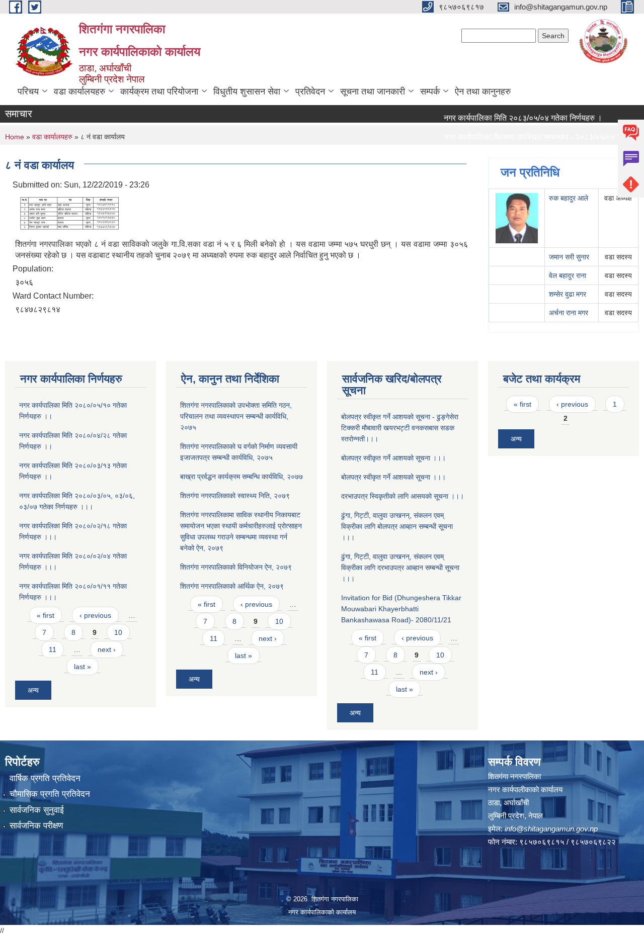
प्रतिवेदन (310, 91)
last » (82, 667)
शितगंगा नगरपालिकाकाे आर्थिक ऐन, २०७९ (232, 586)
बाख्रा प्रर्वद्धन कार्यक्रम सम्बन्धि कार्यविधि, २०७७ (241, 477)
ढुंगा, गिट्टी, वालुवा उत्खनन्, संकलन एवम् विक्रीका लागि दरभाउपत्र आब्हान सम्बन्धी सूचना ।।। (400, 567)
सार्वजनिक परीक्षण (36, 825)
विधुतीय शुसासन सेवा (246, 91)
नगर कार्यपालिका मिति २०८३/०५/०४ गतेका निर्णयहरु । (508, 118)
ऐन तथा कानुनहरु (483, 91)
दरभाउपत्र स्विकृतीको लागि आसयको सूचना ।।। (402, 496)
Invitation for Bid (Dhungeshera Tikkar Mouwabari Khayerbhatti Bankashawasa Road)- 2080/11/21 (401, 609)
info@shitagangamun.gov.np (551, 828)
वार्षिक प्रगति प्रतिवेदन (45, 778)
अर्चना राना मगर (568, 313)
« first (45, 615)
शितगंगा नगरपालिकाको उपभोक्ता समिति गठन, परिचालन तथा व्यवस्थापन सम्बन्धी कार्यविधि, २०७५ (236, 416)
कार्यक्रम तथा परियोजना (159, 91)
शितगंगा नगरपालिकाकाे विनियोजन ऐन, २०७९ (236, 567)
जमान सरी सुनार (569, 257)
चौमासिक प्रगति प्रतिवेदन (50, 794)
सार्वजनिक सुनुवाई (37, 810)
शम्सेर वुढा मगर (567, 294)
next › (107, 649)
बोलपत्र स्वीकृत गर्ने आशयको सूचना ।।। (393, 458)
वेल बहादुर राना (567, 275)
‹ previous (95, 615)
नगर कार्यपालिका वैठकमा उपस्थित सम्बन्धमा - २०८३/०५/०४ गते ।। (526, 137)
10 (118, 632)
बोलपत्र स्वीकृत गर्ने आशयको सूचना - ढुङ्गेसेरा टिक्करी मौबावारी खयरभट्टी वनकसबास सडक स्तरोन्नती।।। (399, 428)
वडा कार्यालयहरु (79, 91)
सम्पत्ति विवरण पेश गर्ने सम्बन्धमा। (476, 156)
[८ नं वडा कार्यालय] (70, 213)
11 (52, 649)
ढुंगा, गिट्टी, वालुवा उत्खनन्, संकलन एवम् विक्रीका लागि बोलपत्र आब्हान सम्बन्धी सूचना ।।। (397, 526)
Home (14, 137)
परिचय (28, 91)
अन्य (33, 690)
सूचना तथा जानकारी (372, 91)
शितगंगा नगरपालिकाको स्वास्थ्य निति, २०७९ (235, 496)
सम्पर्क (430, 91)
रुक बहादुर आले (568, 198)
